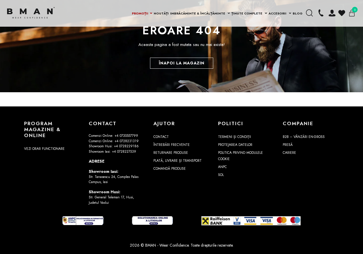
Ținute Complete (247, 13)
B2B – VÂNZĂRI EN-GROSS (304, 136)
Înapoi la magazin (181, 63)
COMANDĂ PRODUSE (169, 168)
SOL (221, 174)
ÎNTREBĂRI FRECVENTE (171, 144)
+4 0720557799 (126, 135)
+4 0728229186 (126, 146)
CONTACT (161, 136)
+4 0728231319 (127, 141)
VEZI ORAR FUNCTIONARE (44, 148)
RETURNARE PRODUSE (170, 152)
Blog (298, 13)
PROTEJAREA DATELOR (235, 144)
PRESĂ (288, 144)
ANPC (222, 166)
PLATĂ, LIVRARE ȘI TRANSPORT (177, 160)
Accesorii (278, 13)
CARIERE (289, 152)
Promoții (140, 13)
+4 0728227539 (124, 151)
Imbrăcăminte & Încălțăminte (198, 13)
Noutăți (161, 13)
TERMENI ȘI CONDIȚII (234, 136)
